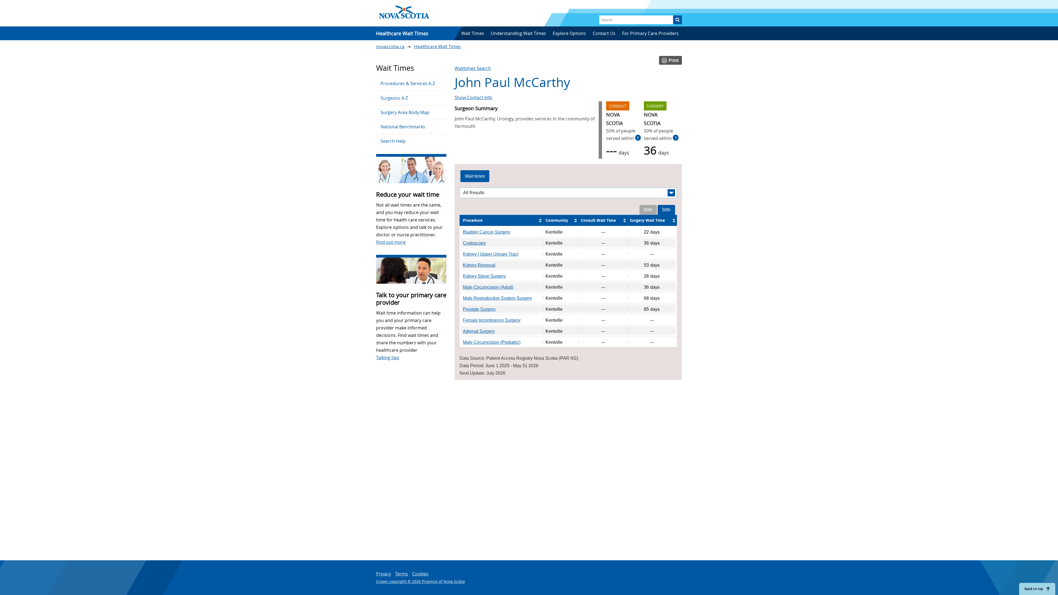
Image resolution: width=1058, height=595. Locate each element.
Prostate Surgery (479, 309)
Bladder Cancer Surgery (486, 232)
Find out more (391, 242)
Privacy (383, 574)
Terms (401, 574)
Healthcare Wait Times (437, 47)
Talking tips (387, 358)
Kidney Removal (479, 265)
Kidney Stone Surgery (484, 276)
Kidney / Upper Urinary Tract (490, 254)
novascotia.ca (390, 47)
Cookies (420, 574)
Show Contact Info (473, 97)
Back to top (1034, 589)
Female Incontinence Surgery (491, 320)
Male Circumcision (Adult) (488, 287)
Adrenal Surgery (479, 331)
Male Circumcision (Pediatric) (491, 342)
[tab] (474, 176)
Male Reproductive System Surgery (497, 298)
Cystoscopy (474, 243)
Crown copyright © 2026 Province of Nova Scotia (420, 581)
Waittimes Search (473, 68)
